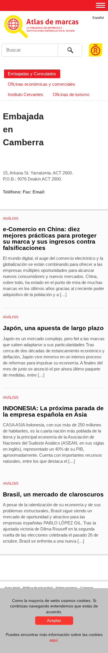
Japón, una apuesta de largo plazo (53, 328)
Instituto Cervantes (25, 94)
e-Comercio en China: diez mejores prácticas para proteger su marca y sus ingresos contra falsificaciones (49, 238)
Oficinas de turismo (71, 94)
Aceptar (54, 620)
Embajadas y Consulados (32, 73)
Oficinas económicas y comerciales (41, 84)
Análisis (10, 219)
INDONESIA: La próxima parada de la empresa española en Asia (53, 411)
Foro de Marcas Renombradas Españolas (95, 39)
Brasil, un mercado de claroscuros (53, 494)
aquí (54, 640)
